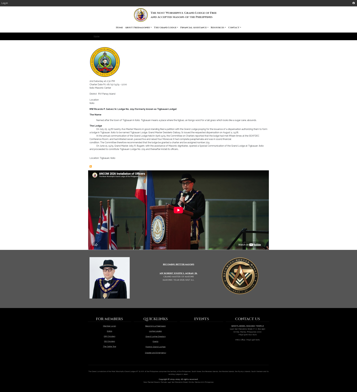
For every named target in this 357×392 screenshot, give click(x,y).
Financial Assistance (193, 27)
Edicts (109, 331)
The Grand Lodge (165, 27)
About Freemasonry (137, 27)
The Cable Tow (109, 346)
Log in (4, 3)
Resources (217, 27)
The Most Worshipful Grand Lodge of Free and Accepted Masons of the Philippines (184, 15)
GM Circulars (109, 336)
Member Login (109, 326)
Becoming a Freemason (155, 326)
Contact (233, 27)
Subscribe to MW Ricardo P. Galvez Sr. (91, 166)
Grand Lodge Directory (155, 336)
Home (119, 27)
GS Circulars (109, 341)
